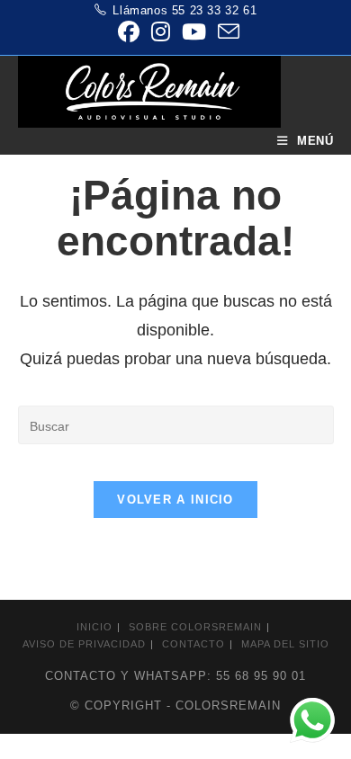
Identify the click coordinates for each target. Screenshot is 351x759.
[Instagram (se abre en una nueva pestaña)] (160, 31)
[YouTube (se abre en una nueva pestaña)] (194, 31)
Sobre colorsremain (195, 626)
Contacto (193, 643)
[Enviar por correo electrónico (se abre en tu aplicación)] (225, 31)
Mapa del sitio (285, 643)
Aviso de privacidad (84, 643)
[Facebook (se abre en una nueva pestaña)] (128, 31)
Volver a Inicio (175, 499)
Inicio (94, 626)
